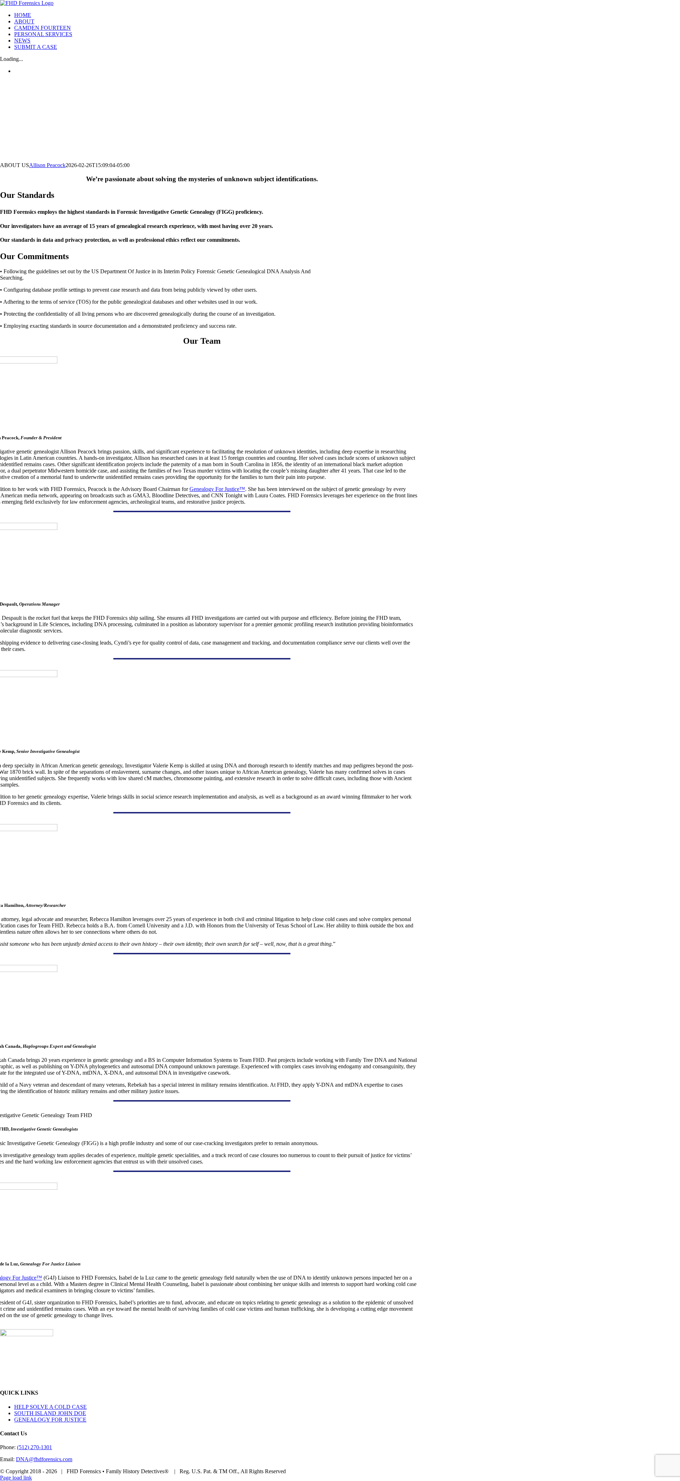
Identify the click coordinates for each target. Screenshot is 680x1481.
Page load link (16, 1478)
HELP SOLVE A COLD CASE (50, 1407)
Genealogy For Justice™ (217, 489)
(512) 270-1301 (34, 1447)
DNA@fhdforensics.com (44, 1459)
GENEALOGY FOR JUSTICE (50, 1420)
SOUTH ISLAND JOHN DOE (50, 1413)
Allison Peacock (47, 165)
